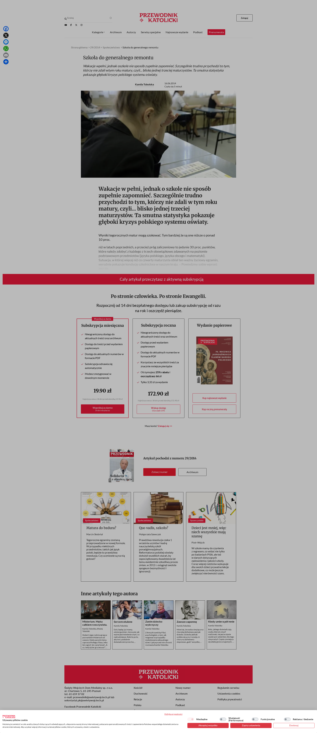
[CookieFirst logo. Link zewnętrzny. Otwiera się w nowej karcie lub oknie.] (8, 716)
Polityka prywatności (173, 714)
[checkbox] (190, 719)
